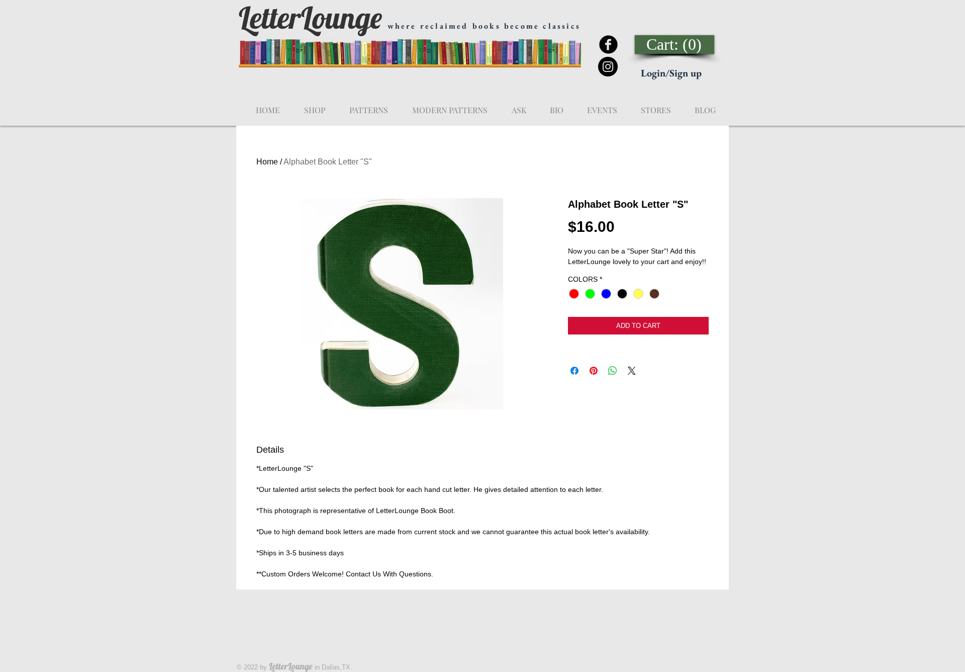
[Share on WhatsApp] (613, 371)
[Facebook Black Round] (608, 44)
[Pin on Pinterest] (594, 371)
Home (267, 161)
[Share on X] (632, 371)
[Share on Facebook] (574, 371)
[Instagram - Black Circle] (608, 66)
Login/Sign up (671, 72)
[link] (675, 44)
